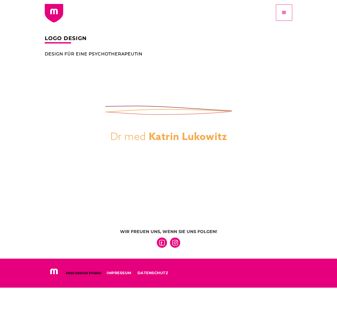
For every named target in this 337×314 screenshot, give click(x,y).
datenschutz (152, 272)
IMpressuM (119, 272)
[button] (284, 12)
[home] (54, 13)
